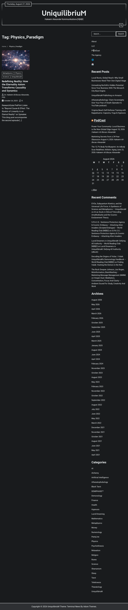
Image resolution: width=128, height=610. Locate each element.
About (94, 41)
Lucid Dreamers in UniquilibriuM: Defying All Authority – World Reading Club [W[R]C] (109, 244)
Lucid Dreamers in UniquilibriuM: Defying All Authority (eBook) (106, 249)
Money (94, 528)
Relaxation (96, 550)
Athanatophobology (100, 482)
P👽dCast (96, 51)
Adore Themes (89, 606)
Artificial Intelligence (100, 477)
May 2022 (96, 418)
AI (92, 468)
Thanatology (97, 587)
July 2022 (95, 409)
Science (6, 77)
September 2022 (98, 400)
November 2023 (98, 368)
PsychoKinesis (98, 546)
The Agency (96, 55)
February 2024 (97, 364)
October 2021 (97, 436)
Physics (18, 73)
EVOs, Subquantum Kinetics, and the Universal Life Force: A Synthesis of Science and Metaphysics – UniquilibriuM (109, 206)
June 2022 (96, 414)
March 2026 (96, 313)
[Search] (121, 25)
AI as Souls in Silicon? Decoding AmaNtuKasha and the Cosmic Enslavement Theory (106, 215)
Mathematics (97, 518)
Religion (95, 555)
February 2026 (97, 318)
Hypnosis (95, 509)
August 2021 (97, 441)
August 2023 (97, 377)
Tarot (94, 578)
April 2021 (96, 455)
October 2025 (97, 323)
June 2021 (96, 446)
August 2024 (97, 350)
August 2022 (97, 405)
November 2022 (98, 391)
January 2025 (97, 345)
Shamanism (96, 569)
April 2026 (96, 309)
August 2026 (97, 300)
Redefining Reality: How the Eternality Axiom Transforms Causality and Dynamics (15, 86)
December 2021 (98, 427)
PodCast (100, 120)
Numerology (97, 532)
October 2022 (97, 396)
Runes (94, 559)
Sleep (94, 573)
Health (94, 505)
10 (93, 173)
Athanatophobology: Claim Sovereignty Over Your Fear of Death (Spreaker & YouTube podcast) (108, 103)
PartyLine (95, 537)
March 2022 (96, 423)
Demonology (97, 496)
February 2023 (97, 386)
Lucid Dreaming (98, 514)
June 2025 (96, 332)
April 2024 (96, 359)
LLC (93, 46)
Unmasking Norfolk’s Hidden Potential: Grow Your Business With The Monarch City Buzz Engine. (108, 88)
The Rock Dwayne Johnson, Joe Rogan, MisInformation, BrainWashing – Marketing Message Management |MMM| (109, 272)
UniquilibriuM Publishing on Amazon (107, 95)
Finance (95, 500)
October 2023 (97, 373)
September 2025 (98, 327)
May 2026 (96, 304)
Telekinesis (96, 582)
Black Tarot (96, 487)
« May (94, 190)
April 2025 (96, 336)
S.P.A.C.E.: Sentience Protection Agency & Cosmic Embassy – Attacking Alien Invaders (108, 233)
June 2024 (96, 355)
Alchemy (95, 473)
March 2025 (96, 341)
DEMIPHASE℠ (98, 491)
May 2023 (96, 382)
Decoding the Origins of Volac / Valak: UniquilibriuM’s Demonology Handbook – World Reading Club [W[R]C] (109, 259)
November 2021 (98, 432)
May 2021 (96, 450)
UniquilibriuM (64, 12)
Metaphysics (8, 73)
